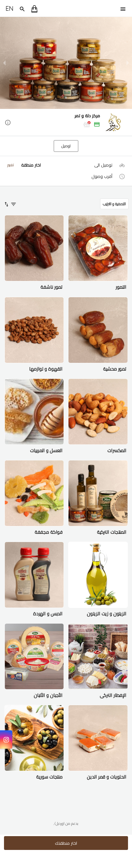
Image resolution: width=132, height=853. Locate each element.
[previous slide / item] (4, 63)
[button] (66, 123)
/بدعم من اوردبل (66, 823)
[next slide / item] (127, 63)
